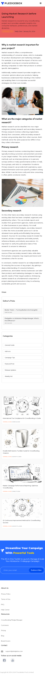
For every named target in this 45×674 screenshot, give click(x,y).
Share (4, 292)
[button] (40, 3)
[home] (11, 3)
